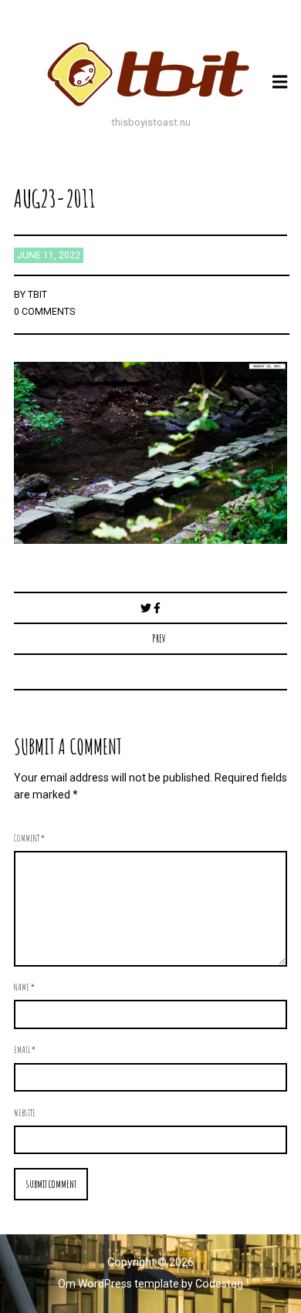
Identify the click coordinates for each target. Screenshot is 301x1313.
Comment (29, 838)
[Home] (150, 74)
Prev (159, 638)
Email (25, 1049)
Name (24, 987)
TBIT (37, 294)
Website (25, 1112)
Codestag (219, 1284)
